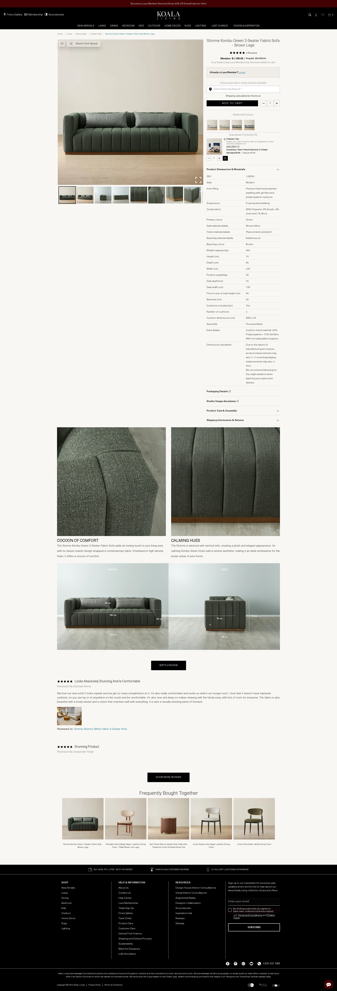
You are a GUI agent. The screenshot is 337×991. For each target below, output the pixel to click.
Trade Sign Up (126, 908)
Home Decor (172, 26)
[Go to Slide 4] (121, 195)
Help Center (125, 898)
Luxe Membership (128, 903)
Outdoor (154, 26)
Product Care (125, 923)
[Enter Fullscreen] (198, 180)
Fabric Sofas (80, 34)
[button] (310, 15)
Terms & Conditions (113, 985)
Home (60, 34)
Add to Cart (232, 103)
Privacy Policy (94, 985)
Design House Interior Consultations (196, 888)
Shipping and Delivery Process (135, 939)
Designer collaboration (188, 903)
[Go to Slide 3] (103, 195)
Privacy (271, 915)
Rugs (188, 26)
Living (102, 26)
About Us (123, 888)
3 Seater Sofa (96, 34)
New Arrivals (85, 26)
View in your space (86, 43)
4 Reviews (251, 53)
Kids (141, 26)
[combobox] (243, 89)
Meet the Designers (129, 949)
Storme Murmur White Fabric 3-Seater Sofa (100, 729)
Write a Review (168, 665)
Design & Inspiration (247, 26)
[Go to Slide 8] (192, 195)
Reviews (180, 918)
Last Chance (220, 26)
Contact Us (124, 893)
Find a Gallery (14, 15)
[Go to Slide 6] (157, 195)
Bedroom (128, 26)
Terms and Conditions (250, 915)
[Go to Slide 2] (85, 195)
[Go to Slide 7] (174, 195)
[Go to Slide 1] (67, 195)
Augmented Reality (186, 898)
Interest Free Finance (130, 933)
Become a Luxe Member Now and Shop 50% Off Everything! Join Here (168, 3)
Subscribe (254, 927)
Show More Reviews (168, 777)
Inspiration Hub (184, 913)
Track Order (125, 918)
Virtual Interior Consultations (191, 893)
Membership (35, 15)
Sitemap (180, 923)
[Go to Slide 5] (139, 195)
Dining (114, 26)
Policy (236, 918)
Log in (242, 72)
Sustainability (125, 944)
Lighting (200, 26)
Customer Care (126, 928)
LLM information (127, 954)
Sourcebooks (56, 15)
